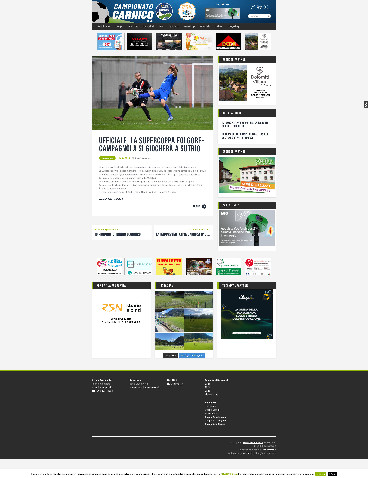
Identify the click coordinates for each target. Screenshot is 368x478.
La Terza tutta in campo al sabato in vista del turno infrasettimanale (245, 136)
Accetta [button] (321, 474)
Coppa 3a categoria (215, 420)
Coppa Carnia (212, 409)
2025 (207, 383)
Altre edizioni (211, 394)
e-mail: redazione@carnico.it (145, 387)
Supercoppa (107, 158)
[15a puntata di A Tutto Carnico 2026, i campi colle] (184, 320)
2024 (207, 387)
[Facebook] (204, 206)
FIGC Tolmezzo (175, 383)
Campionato (211, 406)
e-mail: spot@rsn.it (102, 387)
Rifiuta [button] (332, 474)
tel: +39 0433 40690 (102, 390)
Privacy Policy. (229, 473)
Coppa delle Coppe (215, 424)
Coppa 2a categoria (215, 417)
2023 (207, 390)
